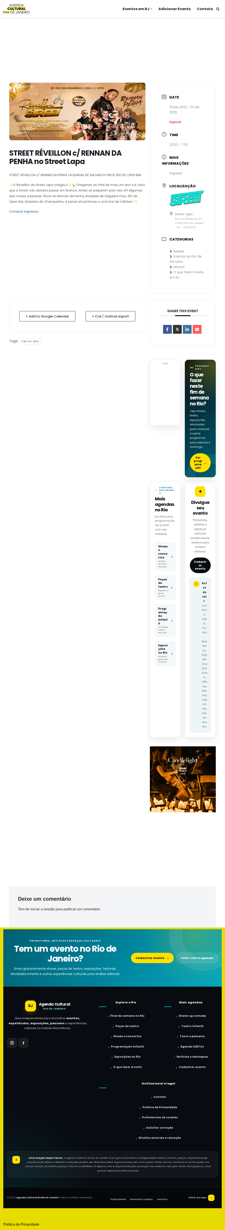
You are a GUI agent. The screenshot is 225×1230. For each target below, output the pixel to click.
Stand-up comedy (192, 1016)
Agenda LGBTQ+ (192, 1046)
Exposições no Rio (127, 1057)
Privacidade (118, 1199)
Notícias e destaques (192, 1057)
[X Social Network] (177, 329)
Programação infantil (127, 1046)
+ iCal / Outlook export (110, 316)
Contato (205, 8)
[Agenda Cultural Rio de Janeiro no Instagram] (12, 1043)
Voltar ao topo (200, 1197)
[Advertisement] (112, 50)
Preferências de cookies (160, 1117)
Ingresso (176, 173)
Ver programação (200, 463)
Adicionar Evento (174, 8)
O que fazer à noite (127, 1067)
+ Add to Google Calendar (47, 316)
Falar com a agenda (197, 958)
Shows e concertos (127, 1036)
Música (179, 267)
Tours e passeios (192, 1036)
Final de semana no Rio (127, 1016)
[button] (151, 9)
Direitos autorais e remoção (160, 1138)
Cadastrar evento (200, 565)
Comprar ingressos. (24, 211)
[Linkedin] (187, 329)
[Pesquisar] (218, 9)
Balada (179, 251)
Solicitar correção (159, 1128)
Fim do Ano (30, 341)
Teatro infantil (192, 1026)
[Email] (197, 329)
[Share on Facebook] (167, 329)
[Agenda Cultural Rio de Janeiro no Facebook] (23, 1043)
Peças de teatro (127, 1026)
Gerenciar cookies (141, 1199)
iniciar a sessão (42, 909)
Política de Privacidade (160, 1107)
